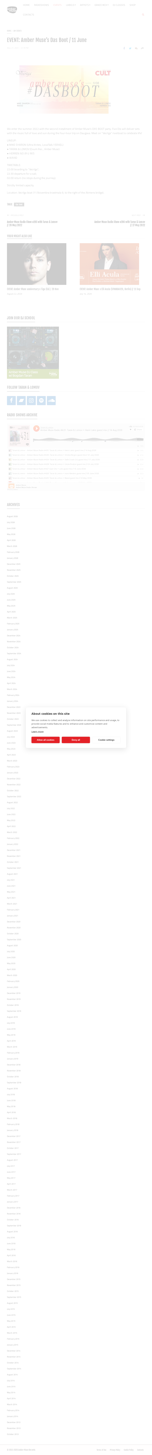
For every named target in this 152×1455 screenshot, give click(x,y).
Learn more (37, 731)
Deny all (76, 740)
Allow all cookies (45, 740)
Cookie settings (106, 740)
